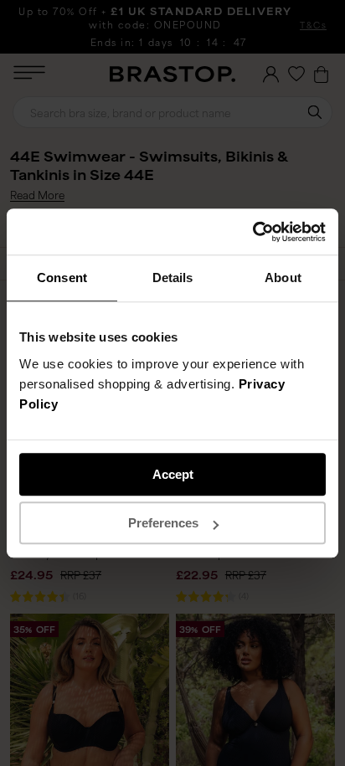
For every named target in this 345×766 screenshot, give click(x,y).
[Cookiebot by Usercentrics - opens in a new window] (252, 232)
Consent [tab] (62, 277)
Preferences (163, 523)
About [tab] (283, 277)
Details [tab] (172, 277)
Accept (172, 474)
